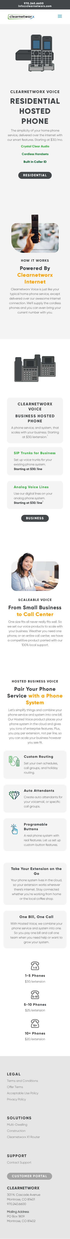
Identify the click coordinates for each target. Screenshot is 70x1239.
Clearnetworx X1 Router (23, 1137)
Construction (16, 1131)
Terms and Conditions (22, 1081)
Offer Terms (15, 1087)
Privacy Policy (16, 1099)
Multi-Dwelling (17, 1124)
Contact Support (19, 1162)
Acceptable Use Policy (22, 1093)
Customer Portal (29, 1176)
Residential (35, 175)
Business (35, 518)
